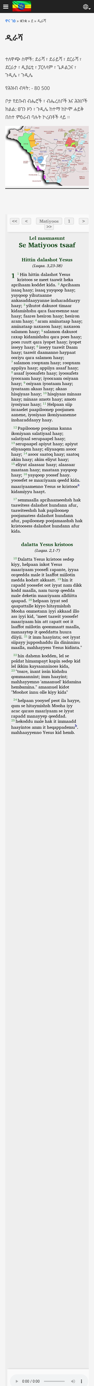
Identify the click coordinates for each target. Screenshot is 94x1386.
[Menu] (9, 7)
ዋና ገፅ (10, 21)
